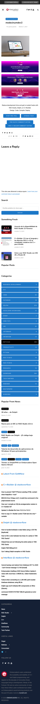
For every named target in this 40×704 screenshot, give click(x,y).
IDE (20, 326)
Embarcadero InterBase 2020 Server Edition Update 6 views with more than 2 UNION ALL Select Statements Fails (19, 573)
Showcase (20, 373)
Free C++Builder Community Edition (20, 125)
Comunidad (5, 648)
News (3, 609)
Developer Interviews (20, 310)
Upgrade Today (29, 116)
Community (5, 627)
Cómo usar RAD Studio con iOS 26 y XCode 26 (26, 254)
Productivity (20, 347)
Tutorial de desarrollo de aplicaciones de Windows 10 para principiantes (17, 450)
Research (20, 368)
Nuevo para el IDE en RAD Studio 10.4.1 (17, 424)
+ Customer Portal (11, 2)
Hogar (3, 641)
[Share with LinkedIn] (7, 133)
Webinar (20, 383)
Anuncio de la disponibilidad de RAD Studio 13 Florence (25, 227)
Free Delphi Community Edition (20, 122)
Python (20, 352)
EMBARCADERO (12, 698)
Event (20, 315)
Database (20, 300)
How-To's (20, 321)
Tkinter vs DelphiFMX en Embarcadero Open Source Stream (19, 463)
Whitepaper (20, 389)
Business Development (20, 284)
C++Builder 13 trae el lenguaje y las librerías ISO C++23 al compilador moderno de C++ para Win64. (26, 241)
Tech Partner (20, 378)
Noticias (20, 342)
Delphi (20, 305)
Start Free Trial (11, 116)
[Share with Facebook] (2, 133)
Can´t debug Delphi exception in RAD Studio (15, 551)
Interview (20, 336)
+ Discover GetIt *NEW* (30, 2)
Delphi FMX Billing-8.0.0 (9, 548)
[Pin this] (9, 133)
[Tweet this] (5, 133)
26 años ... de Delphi (9, 412)
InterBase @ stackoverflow (16, 557)
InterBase (20, 331)
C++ (20, 289)
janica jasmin (12, 26)
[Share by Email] (12, 133)
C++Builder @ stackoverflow (17, 484)
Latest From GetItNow (13, 473)
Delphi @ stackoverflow (14, 522)
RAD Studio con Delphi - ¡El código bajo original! (17, 436)
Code (20, 295)
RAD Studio (20, 357)
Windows (20, 394)
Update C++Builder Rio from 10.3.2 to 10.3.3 (15, 510)
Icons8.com (23, 693)
